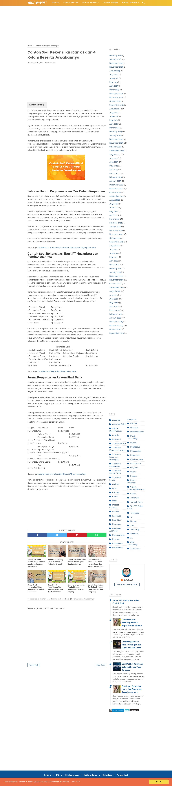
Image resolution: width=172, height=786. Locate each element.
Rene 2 (133, 472)
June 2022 (113, 207)
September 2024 (116, 105)
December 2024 (116, 93)
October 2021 (115, 238)
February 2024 (115, 131)
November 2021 (116, 234)
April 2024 (113, 124)
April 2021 (113, 261)
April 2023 (113, 169)
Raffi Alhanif (128, 580)
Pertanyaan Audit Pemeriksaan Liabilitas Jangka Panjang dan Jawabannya (36, 563)
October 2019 (115, 329)
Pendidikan (135, 447)
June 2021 (113, 253)
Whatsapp (134, 529)
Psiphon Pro (135, 463)
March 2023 (114, 173)
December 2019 (116, 322)
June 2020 (113, 299)
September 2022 (116, 196)
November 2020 (116, 280)
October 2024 (115, 101)
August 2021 (114, 245)
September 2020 (116, 287)
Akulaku (115, 435)
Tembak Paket (136, 502)
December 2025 (116, 63)
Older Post (100, 665)
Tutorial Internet (110, 3)
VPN (132, 525)
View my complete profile (127, 584)
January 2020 (115, 318)
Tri (131, 517)
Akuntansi (116, 439)
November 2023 (116, 143)
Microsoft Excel (137, 432)
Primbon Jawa (136, 459)
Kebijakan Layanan (71, 775)
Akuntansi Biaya (119, 443)
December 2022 (116, 185)
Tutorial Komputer (90, 3)
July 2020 (113, 295)
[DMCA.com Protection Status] (131, 711)
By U (114, 488)
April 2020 (113, 306)
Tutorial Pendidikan (82, 8)
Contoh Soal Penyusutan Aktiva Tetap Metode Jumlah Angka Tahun (35, 588)
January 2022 (115, 226)
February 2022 (115, 223)
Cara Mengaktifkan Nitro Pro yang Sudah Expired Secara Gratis (131, 645)
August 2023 (114, 154)
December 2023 (116, 139)
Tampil (40, 105)
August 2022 (114, 200)
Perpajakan (135, 455)
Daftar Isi (47, 775)
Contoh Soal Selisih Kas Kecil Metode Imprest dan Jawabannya (77, 562)
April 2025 (113, 86)
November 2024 (116, 97)
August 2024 (114, 109)
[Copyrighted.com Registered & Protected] (116, 711)
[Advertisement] (86, 24)
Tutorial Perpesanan (61, 8)
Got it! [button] (158, 782)
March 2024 (114, 128)
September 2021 (116, 242)
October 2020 (115, 283)
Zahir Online (135, 549)
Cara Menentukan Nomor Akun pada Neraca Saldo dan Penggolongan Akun (95, 563)
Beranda (55, 3)
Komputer (116, 524)
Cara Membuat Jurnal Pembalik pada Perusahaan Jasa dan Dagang (76, 588)
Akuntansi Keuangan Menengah (115, 457)
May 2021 (113, 257)
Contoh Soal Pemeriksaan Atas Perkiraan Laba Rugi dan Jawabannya (55, 588)
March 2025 (114, 90)
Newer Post (33, 665)
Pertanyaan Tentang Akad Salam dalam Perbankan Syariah (55, 562)
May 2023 (113, 166)
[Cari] (143, 2)
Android (115, 484)
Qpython (134, 468)
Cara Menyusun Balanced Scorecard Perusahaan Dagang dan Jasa (67, 247)
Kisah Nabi (116, 520)
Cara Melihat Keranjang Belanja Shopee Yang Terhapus (132, 667)
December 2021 (116, 230)
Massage (134, 428)
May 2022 (113, 211)
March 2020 (114, 310)
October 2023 (115, 147)
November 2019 (116, 325)
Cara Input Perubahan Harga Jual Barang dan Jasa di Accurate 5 (132, 689)
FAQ (57, 775)
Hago (114, 501)
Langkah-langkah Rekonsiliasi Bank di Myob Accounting (62, 474)
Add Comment (50, 63)
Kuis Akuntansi (118, 535)
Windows (134, 534)
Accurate (116, 420)
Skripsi (133, 494)
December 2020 (116, 276)
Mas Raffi (37, 3)
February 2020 (115, 314)
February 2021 (115, 268)
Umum (133, 521)
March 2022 (114, 219)
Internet (115, 512)
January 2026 (115, 59)
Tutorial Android (70, 3)
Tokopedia (134, 513)
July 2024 (113, 112)
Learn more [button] (75, 782)
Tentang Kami (122, 775)
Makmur (116, 539)
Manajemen (117, 543)
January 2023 (115, 181)
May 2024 (113, 120)
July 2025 (113, 74)
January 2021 (115, 272)
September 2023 (116, 150)
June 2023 (113, 162)
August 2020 (114, 291)
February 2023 (115, 177)
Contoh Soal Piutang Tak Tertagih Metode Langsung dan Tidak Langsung (96, 588)
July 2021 (113, 249)
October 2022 (115, 192)
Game (114, 497)
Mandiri (133, 423)
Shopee (133, 476)
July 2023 (113, 158)
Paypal (133, 443)
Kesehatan (116, 516)
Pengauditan (135, 451)
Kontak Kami (107, 775)
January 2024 (115, 135)
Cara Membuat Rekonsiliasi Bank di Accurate (57, 371)
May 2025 (113, 82)
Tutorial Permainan (130, 3)
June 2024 (113, 116)
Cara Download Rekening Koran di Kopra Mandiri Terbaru (132, 622)
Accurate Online (119, 424)
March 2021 (114, 264)
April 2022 (113, 215)
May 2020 (113, 302)
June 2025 (113, 78)
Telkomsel (134, 498)
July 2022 (113, 204)
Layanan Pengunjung (104, 8)
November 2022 (116, 188)
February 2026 (115, 55)
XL (131, 538)
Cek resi (115, 492)
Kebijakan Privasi (90, 775)
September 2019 (116, 333)
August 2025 (114, 71)
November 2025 (116, 67)
